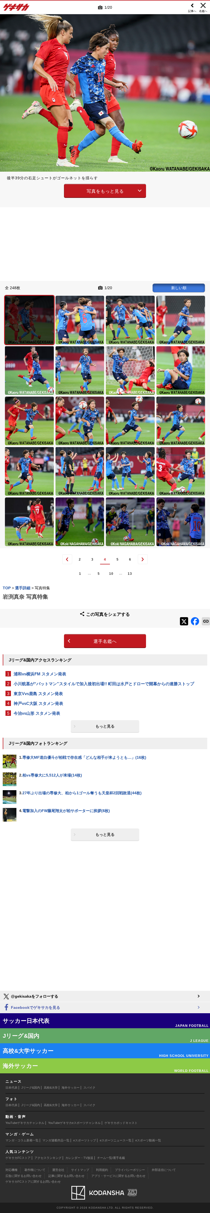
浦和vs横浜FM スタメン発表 (40, 674)
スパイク (89, 1087)
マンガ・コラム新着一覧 (22, 1140)
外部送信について (164, 1169)
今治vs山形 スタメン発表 (37, 713)
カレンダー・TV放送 (79, 1157)
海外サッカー (71, 1087)
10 (111, 574)
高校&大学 (51, 1087)
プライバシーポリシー (130, 1169)
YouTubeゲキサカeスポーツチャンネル (74, 1122)
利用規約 (102, 1169)
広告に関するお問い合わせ (23, 1175)
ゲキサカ (16, 9)
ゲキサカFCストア (18, 1157)
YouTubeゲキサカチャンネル (24, 1122)
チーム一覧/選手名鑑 (111, 1157)
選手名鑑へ (105, 641)
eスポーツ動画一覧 (148, 1140)
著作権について (34, 1169)
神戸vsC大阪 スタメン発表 (38, 703)
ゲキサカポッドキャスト (121, 1122)
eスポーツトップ (84, 1140)
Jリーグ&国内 (30, 1087)
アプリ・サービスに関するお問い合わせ (118, 1175)
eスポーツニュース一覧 (116, 1140)
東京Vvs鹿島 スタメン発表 (38, 693)
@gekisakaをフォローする (34, 996)
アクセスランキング (48, 1157)
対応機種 (11, 1169)
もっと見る (105, 726)
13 (130, 574)
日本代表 (11, 1087)
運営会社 (58, 1169)
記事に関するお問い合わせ (66, 1175)
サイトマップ (80, 1169)
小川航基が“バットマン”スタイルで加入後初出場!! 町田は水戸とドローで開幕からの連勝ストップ (104, 683)
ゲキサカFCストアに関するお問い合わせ (33, 1181)
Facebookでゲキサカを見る (35, 1007)
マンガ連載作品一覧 (55, 1140)
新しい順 (178, 288)
